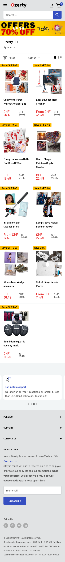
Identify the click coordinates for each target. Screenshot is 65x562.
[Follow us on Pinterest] (12, 525)
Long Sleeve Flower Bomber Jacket (47, 224)
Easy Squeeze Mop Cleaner (46, 101)
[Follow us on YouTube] (19, 525)
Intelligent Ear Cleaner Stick (11, 224)
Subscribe (15, 500)
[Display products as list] (60, 57)
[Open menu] (5, 5)
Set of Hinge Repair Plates (47, 283)
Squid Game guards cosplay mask (14, 343)
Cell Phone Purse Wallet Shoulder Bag (14, 101)
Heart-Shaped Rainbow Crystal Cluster (45, 163)
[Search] (57, 15)
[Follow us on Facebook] (5, 525)
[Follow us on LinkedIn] (25, 525)
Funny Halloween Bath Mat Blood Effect (16, 161)
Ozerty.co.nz (10, 461)
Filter (12, 57)
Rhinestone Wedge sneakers (13, 283)
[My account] (51, 5)
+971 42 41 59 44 (33, 550)
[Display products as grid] (54, 57)
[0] (59, 5)
